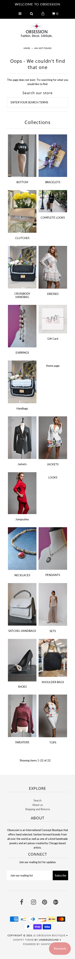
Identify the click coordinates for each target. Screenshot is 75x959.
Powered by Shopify (37, 944)
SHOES (22, 686)
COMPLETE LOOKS (53, 217)
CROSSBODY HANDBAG (22, 295)
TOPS (52, 742)
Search (37, 800)
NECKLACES (22, 575)
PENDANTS (52, 575)
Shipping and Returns (37, 809)
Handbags (22, 408)
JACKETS (53, 464)
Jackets (22, 464)
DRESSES (53, 293)
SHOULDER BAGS (53, 682)
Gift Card (52, 338)
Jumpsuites (22, 519)
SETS (53, 631)
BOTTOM (22, 182)
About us (37, 804)
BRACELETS (52, 182)
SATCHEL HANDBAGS (22, 630)
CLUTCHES (22, 238)
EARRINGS (22, 352)
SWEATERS (22, 742)
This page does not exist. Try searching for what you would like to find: (37, 82)
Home (27, 48)
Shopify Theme (23, 939)
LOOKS (52, 477)
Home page (53, 365)
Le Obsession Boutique (49, 935)
